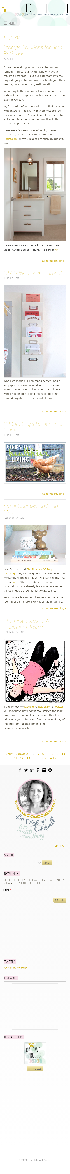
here (15, 582)
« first (8, 753)
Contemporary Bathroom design (20, 245)
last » (53, 758)
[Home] (35, 14)
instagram (44, 706)
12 (22, 758)
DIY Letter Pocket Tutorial (33, 273)
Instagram (44, 770)
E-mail (7, 890)
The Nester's (34, 569)
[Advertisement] (26, 931)
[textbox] (22, 863)
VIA (56, 250)
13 (28, 758)
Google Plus (32, 770)
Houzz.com (11, 138)
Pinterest (38, 770)
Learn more (60, 845)
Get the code (35, 1068)
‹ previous (22, 753)
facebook (30, 706)
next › (42, 758)
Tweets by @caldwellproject (15, 968)
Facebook (20, 770)
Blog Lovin (50, 770)
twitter (59, 706)
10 (63, 753)
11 (15, 758)
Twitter (26, 770)
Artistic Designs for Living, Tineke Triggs (33, 250)
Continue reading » (54, 260)
